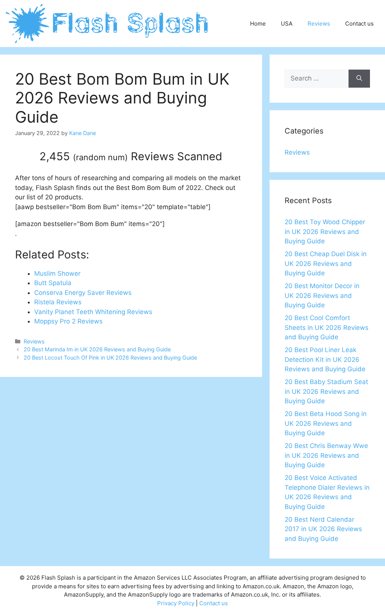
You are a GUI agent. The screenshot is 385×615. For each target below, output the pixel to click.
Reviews (319, 23)
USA (287, 23)
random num (100, 157)
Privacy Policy (175, 603)
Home (258, 23)
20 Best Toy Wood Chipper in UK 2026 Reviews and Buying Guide (325, 231)
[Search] (359, 79)
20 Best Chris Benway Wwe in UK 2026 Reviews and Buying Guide (326, 455)
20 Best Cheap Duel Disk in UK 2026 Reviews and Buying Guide (326, 263)
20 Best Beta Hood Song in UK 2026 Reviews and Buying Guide (326, 423)
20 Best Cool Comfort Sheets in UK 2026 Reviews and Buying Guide (326, 327)
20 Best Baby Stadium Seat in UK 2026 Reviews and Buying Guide (326, 391)
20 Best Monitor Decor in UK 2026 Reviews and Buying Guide (322, 295)
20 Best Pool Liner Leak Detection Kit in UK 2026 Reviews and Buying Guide (325, 359)
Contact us (359, 23)
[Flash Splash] (108, 23)
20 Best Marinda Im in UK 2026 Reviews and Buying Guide (97, 349)
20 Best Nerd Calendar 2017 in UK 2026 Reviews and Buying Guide (323, 529)
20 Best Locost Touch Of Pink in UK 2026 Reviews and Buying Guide (110, 357)
